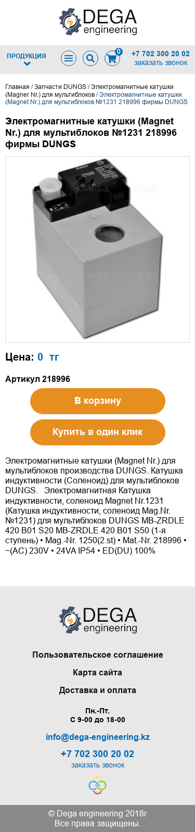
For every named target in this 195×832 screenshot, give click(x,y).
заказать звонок (160, 62)
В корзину (97, 400)
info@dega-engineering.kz (98, 737)
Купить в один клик (97, 432)
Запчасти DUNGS (60, 87)
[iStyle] (97, 791)
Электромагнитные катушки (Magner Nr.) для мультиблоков (89, 90)
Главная (17, 87)
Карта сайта (97, 672)
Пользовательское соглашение (97, 654)
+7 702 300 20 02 (161, 53)
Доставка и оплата (97, 690)
